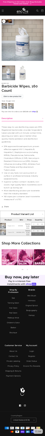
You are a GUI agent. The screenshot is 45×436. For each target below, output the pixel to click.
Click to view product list (12, 96)
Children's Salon (13, 323)
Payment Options (13, 376)
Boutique (13, 333)
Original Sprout (32, 306)
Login (31, 351)
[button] (2, 10)
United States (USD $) (21, 420)
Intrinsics (31, 301)
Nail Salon (13, 313)
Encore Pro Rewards (31, 366)
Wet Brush (31, 296)
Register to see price (27, 225)
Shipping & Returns (13, 371)
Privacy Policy (13, 366)
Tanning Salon (13, 303)
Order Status (31, 361)
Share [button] (6, 207)
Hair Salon (13, 308)
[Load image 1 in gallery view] (8, 73)
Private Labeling (13, 361)
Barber (13, 328)
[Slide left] (17, 269)
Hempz (32, 315)
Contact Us (13, 356)
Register (31, 356)
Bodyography (31, 310)
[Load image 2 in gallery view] (22, 73)
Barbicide (5, 83)
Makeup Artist (13, 318)
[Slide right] (27, 269)
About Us (13, 351)
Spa (13, 298)
